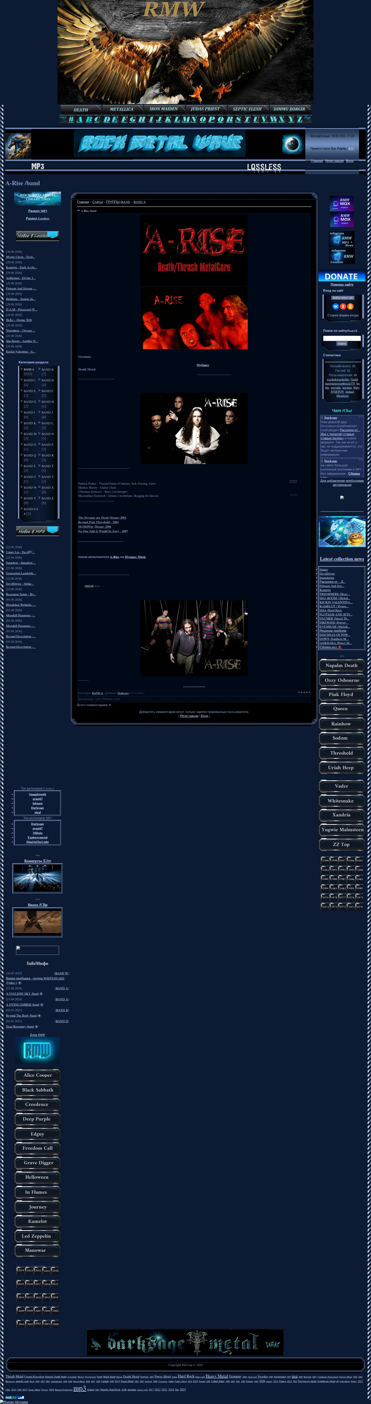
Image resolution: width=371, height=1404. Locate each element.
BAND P (47, 444)
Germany (235, 1376)
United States (218, 1381)
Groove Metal (345, 1376)
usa (295, 1376)
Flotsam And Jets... (332, 586)
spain (171, 1381)
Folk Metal (345, 1381)
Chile (7, 1389)
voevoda (336, 387)
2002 (295, 1381)
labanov (38, 803)
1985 (42, 1381)
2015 (24, 1389)
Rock (32, 1381)
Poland (202, 1381)
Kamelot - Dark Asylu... (21, 267)
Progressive (90, 1376)
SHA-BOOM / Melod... (335, 598)
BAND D (48, 380)
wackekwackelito (338, 379)
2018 (195, 1381)
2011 (275, 1381)
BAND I (29, 412)
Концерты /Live (37, 860)
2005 (151, 1376)
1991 (238, 1381)
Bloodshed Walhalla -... (21, 605)
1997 (289, 1376)
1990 (111, 1381)
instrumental (56, 1381)
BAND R (48, 455)
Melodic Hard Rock (110, 1389)
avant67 (38, 798)
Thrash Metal (14, 1376)
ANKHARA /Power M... (336, 643)
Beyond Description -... (21, 636)
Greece (249, 1381)
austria (269, 1381)
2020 (262, 1381)
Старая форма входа (343, 315)
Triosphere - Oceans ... (20, 330)
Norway (144, 1376)
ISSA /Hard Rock (331, 610)
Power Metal (163, 1376)
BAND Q (30, 455)
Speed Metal (79, 1381)
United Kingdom (34, 1376)
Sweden (263, 1376)
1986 (19, 1389)
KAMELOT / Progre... (334, 606)
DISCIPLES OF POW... (335, 635)
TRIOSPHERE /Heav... (335, 594)
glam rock (252, 1376)
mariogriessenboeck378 (340, 383)
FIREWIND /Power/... (334, 622)
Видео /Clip (37, 904)
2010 (190, 1381)
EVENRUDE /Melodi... (335, 627)
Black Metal (109, 1376)
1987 (93, 1381)
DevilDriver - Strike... (20, 584)
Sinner (324, 569)
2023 (183, 1389)
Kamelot (325, 590)
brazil (99, 1376)
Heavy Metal (217, 1376)
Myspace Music (135, 557)
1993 (142, 1381)
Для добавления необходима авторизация (342, 483)
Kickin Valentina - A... (20, 351)
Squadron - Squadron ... (21, 563)
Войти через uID (343, 297)
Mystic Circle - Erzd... (20, 257)
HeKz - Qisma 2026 (19, 320)
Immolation (327, 578)
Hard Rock (186, 1376)
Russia (119, 1376)
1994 (233, 1381)
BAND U (30, 477)
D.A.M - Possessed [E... (21, 309)
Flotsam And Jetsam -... (21, 288)
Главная (317, 161)
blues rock (200, 1376)
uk (337, 1381)
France (282, 1381)
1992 (136, 1381)
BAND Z (47, 498)
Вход (350, 161)
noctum (347, 387)
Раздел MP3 (37, 211)
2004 (70, 1381)
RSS (351, 148)
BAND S (29, 466)
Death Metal (131, 1376)
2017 (151, 1389)
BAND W (30, 487)
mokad (349, 392)
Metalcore (10, 1381)
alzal (38, 812)
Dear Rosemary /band (20, 1026)
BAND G (30, 401)
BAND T (47, 466)
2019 (117, 1381)
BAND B (48, 369)
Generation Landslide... (21, 573)
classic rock (142, 1389)
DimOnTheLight (37, 842)
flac (177, 1389)
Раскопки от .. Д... (333, 582)
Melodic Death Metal (56, 1376)
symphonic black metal (327, 1376)
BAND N (48, 434)
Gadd (354, 379)
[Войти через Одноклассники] (350, 306)
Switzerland (280, 1376)
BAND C (30, 380)
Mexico (81, 1376)
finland (90, 1389)
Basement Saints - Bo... (21, 594)
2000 (244, 1376)
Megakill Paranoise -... (20, 615)
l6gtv (356, 387)
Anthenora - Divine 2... (21, 278)
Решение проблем (333, 631)
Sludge (354, 1381)
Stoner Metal (34, 1389)
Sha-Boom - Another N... (22, 341)
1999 (65, 1381)
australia (132, 1389)
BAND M (30, 434)
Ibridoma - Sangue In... (20, 299)
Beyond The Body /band (21, 1015)
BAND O (30, 444)
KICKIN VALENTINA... (336, 602)
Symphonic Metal (326, 1381)
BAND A (29, 369)
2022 (158, 1389)
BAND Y (30, 498)
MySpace (203, 365)
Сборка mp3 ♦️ (331, 647)
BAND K (30, 423)
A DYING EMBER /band (22, 1004)
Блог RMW (37, 1035)
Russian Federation (64, 1389)
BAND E (30, 391)
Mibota (38, 833)
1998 (271, 1376)
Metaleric (342, 396)
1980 (243, 1381)
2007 (314, 1376)
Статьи (97, 202)
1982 (355, 1376)
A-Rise (114, 557)
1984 (37, 1381)
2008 (300, 1376)
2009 (155, 1381)
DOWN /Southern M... (334, 639)
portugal (148, 1381)
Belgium (307, 1376)
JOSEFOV (337, 392)
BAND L (47, 423)
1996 (208, 1381)
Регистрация (334, 161)
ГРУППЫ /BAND (118, 202)
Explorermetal (37, 837)
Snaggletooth (37, 794)
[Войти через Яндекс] (343, 306)
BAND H (48, 401)
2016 (51, 1389)
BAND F (47, 391)
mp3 (79, 1387)
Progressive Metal (307, 1381)
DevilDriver (327, 574)
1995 (256, 1381)
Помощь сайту (342, 284)
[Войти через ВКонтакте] (336, 306)
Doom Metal (127, 1381)
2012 (289, 1381)
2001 (97, 1389)
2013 (360, 1381)
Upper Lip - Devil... (20, 552)
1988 (98, 1381)
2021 (164, 1389)
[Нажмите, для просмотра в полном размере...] (194, 285)
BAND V (48, 477)
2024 (171, 1389)
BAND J (47, 412)
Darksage (37, 807)
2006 (88, 1381)
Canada (105, 1381)
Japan (174, 1376)
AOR (124, 1389)
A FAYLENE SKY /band (22, 994)
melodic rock (22, 1381)
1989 (227, 1381)
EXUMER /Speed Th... (335, 618)
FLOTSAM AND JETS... (336, 614)
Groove (44, 1389)
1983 (360, 1376)
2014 (13, 1389)
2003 (48, 1381)
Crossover (162, 1381)
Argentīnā (72, 1376)
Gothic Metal (181, 1381)
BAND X (48, 487)
